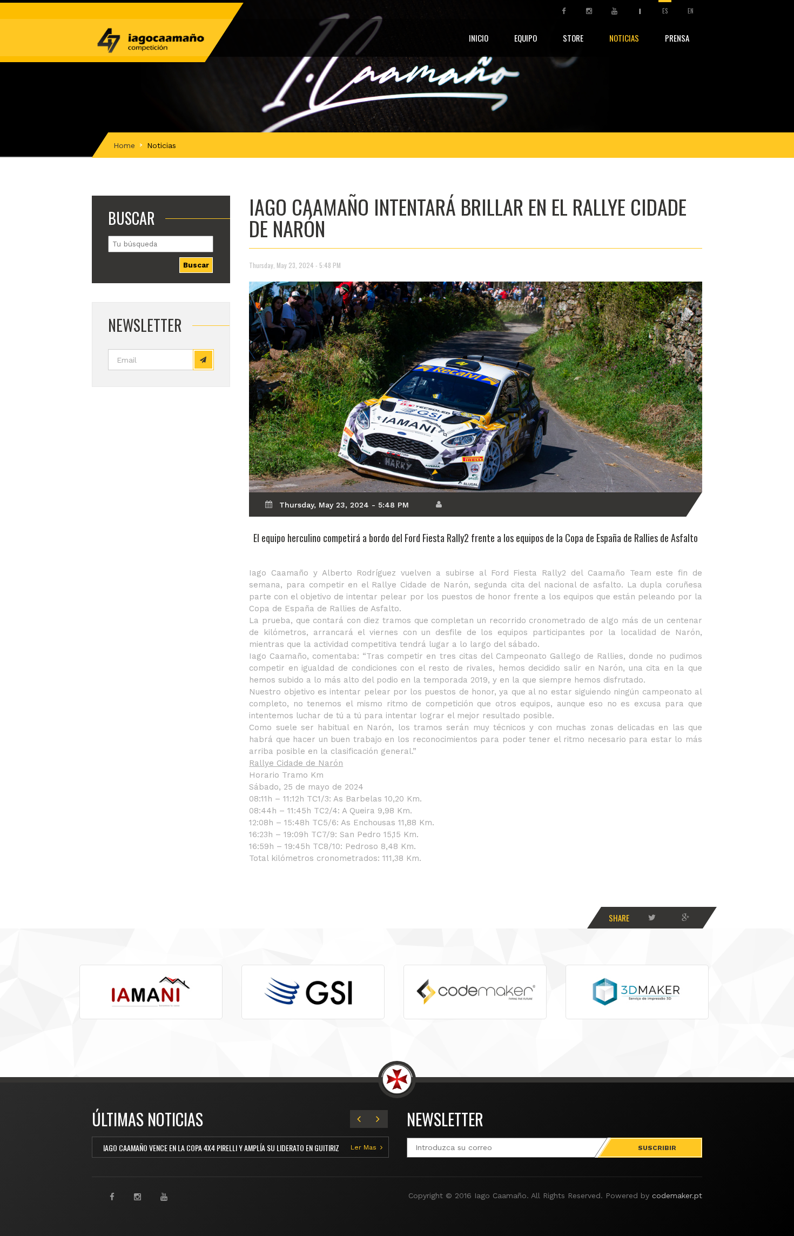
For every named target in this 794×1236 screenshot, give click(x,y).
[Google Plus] (685, 917)
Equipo (525, 38)
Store (573, 38)
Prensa (677, 38)
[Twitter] (652, 917)
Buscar (196, 265)
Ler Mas (363, 1147)
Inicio (478, 38)
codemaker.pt (677, 1195)
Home (124, 145)
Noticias (624, 38)
